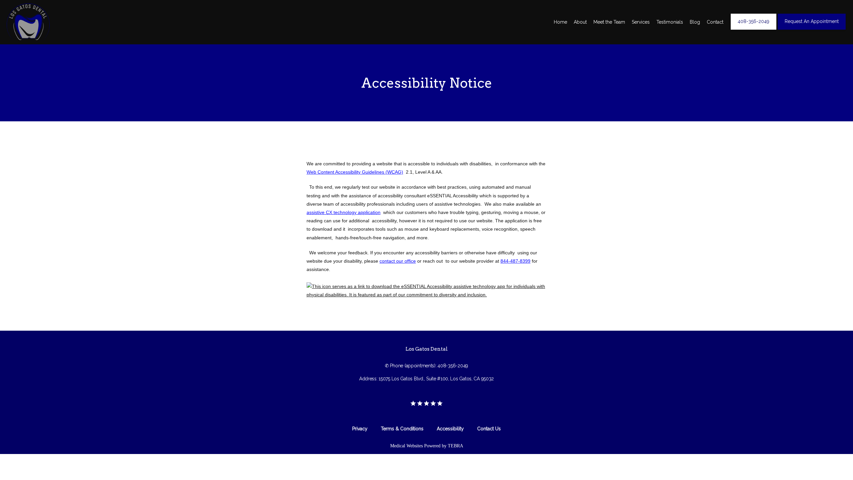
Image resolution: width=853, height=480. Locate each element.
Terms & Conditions (402, 428)
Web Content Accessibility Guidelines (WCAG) (355, 172)
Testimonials (669, 22)
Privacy (360, 428)
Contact (715, 22)
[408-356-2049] (753, 29)
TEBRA (455, 445)
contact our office (398, 261)
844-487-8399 (515, 261)
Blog (695, 22)
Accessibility (450, 428)
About (580, 22)
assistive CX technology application (344, 212)
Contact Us (489, 428)
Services (641, 22)
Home (560, 22)
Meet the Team (609, 22)
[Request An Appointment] (811, 29)
